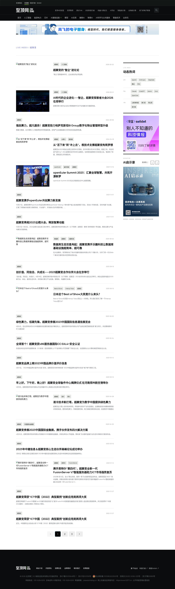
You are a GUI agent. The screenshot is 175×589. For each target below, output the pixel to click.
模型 (66, 17)
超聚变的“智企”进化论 (66, 70)
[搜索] (156, 10)
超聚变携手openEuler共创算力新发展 (38, 200)
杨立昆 (150, 103)
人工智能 (27, 17)
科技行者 (33, 3)
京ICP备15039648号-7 (68, 576)
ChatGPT (142, 91)
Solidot (39, 3)
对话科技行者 (90, 10)
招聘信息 (58, 568)
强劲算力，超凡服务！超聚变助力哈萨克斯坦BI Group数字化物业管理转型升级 (62, 125)
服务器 (71, 139)
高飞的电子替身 (144, 10)
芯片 (46, 17)
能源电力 (37, 17)
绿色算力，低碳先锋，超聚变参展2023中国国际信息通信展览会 (53, 322)
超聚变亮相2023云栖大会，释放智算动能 (40, 222)
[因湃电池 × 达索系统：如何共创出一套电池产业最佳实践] (141, 215)
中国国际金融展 (29, 424)
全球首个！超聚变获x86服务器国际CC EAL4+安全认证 (48, 344)
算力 (69, 396)
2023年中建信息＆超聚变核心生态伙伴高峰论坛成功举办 (49, 449)
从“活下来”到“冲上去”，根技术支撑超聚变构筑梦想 (83, 145)
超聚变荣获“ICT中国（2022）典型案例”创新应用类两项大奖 (51, 497)
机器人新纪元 (102, 10)
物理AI (90, 17)
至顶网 (26, 3)
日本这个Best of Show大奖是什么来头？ (77, 294)
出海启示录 (132, 10)
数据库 (56, 239)
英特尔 (63, 463)
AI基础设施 (55, 17)
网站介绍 (39, 568)
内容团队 (49, 568)
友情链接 (86, 568)
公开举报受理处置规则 (141, 580)
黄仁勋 (143, 103)
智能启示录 (121, 10)
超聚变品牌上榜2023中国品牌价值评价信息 (41, 363)
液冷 (63, 396)
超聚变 (56, 64)
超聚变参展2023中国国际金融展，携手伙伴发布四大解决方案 (52, 430)
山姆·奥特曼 (135, 103)
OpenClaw (135, 95)
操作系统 (66, 167)
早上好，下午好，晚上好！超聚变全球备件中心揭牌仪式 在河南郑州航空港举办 (62, 382)
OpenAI (134, 80)
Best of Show (58, 288)
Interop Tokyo (70, 288)
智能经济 (116, 17)
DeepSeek (151, 80)
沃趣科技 (71, 239)
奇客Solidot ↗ (154, 568)
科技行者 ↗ (144, 568)
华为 (138, 84)
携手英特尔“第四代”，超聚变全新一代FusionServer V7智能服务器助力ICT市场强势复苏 (82, 470)
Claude (134, 91)
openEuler (57, 167)
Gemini (150, 91)
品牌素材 (67, 568)
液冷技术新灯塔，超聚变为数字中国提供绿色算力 (82, 402)
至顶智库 (70, 10)
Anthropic (142, 80)
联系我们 (77, 568)
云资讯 (125, 17)
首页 (19, 17)
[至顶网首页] (25, 10)
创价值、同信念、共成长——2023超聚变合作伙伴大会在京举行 (52, 272)
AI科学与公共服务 (103, 17)
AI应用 (73, 17)
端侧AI (82, 17)
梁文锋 (134, 107)
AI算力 (63, 139)
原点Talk (79, 10)
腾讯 (133, 84)
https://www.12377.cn (124, 580)
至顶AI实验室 (59, 10)
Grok (156, 91)
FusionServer (73, 463)
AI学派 (112, 10)
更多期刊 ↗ (145, 162)
